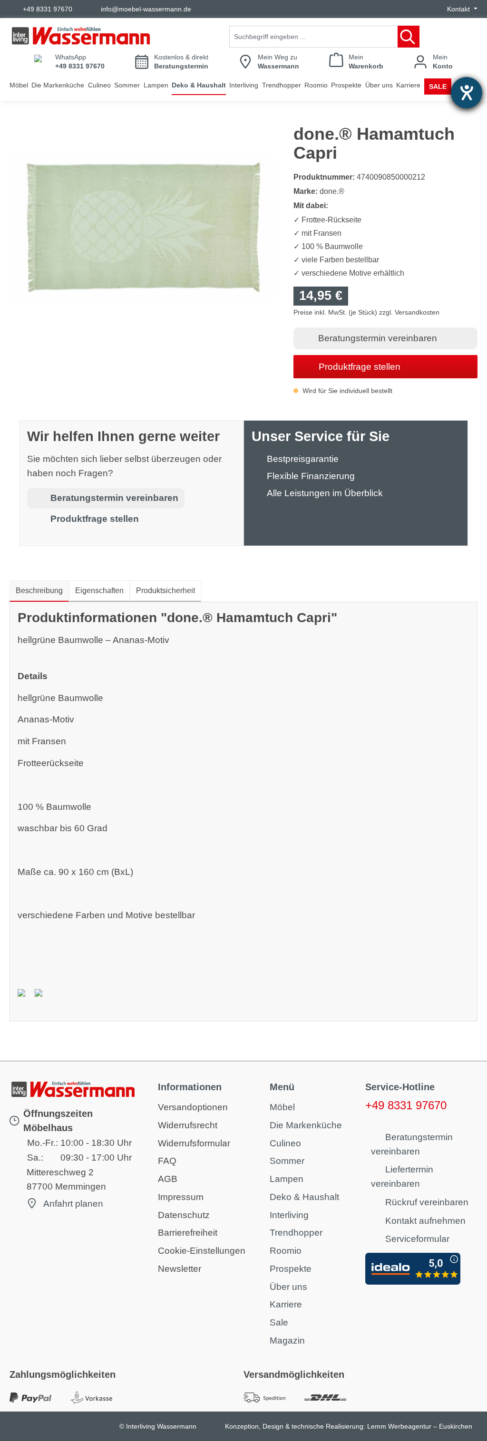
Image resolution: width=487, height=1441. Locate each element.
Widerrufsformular (194, 1143)
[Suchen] (408, 37)
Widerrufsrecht (187, 1125)
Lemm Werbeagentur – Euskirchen (419, 1426)
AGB (167, 1179)
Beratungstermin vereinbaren (377, 338)
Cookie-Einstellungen (201, 1251)
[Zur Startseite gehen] (81, 36)
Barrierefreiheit (187, 1233)
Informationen (190, 1087)
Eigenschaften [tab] (99, 590)
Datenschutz (184, 1215)
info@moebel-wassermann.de (146, 9)
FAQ (167, 1161)
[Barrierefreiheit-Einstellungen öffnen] (466, 92)
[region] (142, 227)
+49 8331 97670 (47, 9)
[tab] (39, 591)
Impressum (181, 1197)
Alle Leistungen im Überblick (325, 493)
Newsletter (179, 1269)
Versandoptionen (193, 1107)
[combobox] (313, 37)
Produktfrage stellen (359, 367)
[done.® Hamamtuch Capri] (142, 227)
